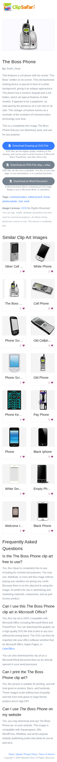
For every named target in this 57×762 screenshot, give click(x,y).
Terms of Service (47, 754)
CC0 (23, 208)
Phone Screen (15, 340)
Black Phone (42, 526)
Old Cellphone (43, 340)
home (47, 197)
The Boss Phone (16, 303)
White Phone (43, 266)
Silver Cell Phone (17, 266)
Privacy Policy (30, 754)
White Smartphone (18, 488)
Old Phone (41, 377)
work (26, 201)
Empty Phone (43, 488)
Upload (19, 754)
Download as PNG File (30, 165)
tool (21, 201)
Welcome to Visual (18, 526)
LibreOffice (8, 648)
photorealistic (9, 201)
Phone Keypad (15, 414)
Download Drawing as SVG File (29, 145)
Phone (9, 451)
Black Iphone (43, 451)
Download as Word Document (29, 181)
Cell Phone (41, 303)
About (11, 754)
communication (18, 197)
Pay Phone (41, 414)
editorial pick (35, 197)
